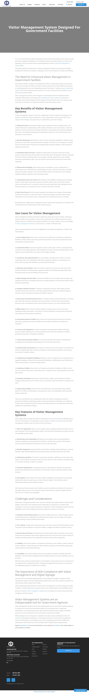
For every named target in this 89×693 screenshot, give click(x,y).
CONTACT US (68, 650)
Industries (52, 4)
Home (33, 644)
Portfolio (60, 4)
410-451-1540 (16, 675)
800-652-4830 (16, 673)
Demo (44, 4)
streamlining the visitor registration (50, 98)
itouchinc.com (24, 625)
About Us (22, 4)
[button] (22, 5)
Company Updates (36, 646)
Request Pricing (80, 690)
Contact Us (81, 4)
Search (70, 4)
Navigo (30, 4)
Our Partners (45, 646)
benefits (21, 120)
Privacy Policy (35, 656)
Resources (45, 651)
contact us (57, 625)
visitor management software (25, 224)
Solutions (37, 4)
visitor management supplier (35, 591)
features (59, 421)
